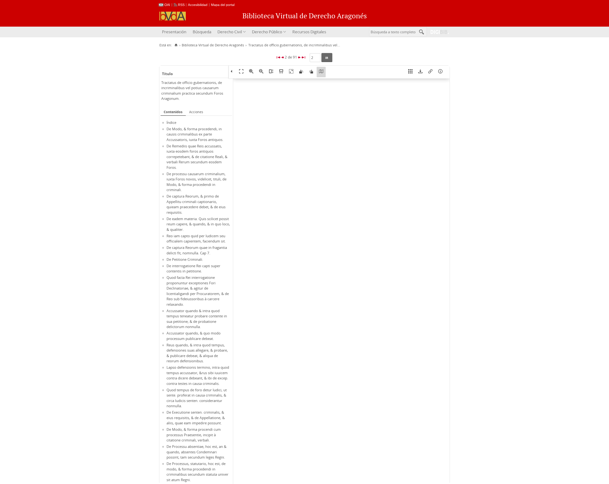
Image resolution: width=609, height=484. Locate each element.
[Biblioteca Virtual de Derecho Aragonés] (172, 16)
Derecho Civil (229, 31)
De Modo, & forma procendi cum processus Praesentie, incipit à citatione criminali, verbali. (194, 434)
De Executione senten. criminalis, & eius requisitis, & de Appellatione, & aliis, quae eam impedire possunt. (196, 417)
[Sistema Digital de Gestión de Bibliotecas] (438, 32)
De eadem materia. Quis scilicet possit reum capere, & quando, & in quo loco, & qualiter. (198, 224)
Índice (171, 122)
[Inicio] (176, 45)
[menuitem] (174, 32)
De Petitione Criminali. (185, 259)
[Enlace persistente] (430, 72)
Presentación (174, 31)
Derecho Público (267, 31)
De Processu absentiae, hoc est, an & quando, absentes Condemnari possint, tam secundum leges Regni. (196, 452)
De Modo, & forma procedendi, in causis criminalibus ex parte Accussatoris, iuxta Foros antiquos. (195, 134)
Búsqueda (202, 31)
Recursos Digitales (309, 31)
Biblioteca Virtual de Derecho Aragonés (213, 45)
